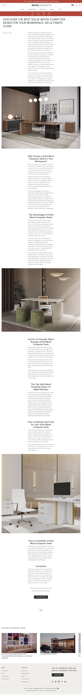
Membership (25, 681)
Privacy (30, 688)
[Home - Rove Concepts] (41, 5)
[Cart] (79, 5)
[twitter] (56, 681)
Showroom (25, 670)
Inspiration (32, 9)
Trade (52, 9)
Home (3, 17)
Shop (22, 9)
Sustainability (25, 679)
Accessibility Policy (38, 688)
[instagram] (59, 681)
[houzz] (65, 681)
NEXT (41, 610)
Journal (8, 17)
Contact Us (5, 670)
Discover (43, 9)
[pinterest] (62, 681)
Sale (59, 9)
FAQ (3, 673)
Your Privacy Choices (50, 688)
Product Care (5, 679)
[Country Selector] (73, 5)
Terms (25, 688)
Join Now (57, 675)
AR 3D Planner (26, 673)
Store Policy (5, 676)
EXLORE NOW (40, 597)
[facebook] (52, 681)
